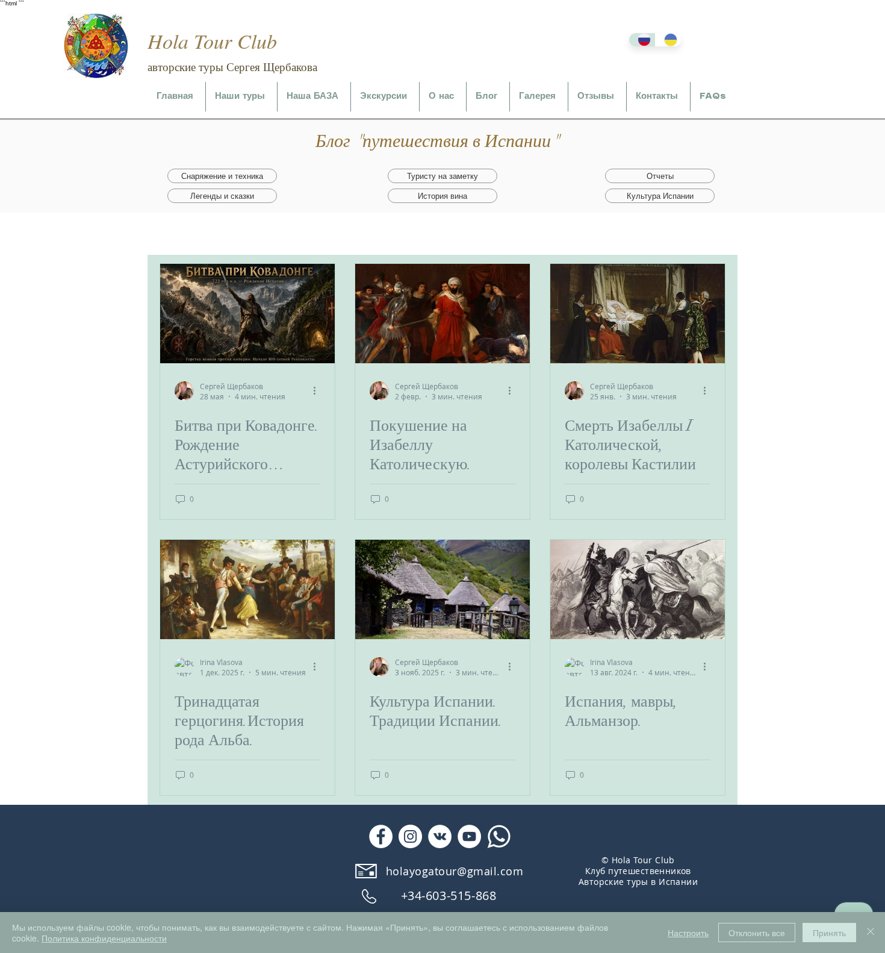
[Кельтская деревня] (442, 589)
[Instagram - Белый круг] (410, 836)
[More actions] (318, 391)
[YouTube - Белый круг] (469, 836)
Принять (829, 932)
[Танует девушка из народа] (247, 589)
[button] (241, 96)
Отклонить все (756, 932)
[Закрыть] (870, 932)
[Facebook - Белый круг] (381, 836)
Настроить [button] (688, 932)
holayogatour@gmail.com (455, 871)
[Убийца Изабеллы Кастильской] (442, 313)
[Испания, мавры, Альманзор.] (637, 589)
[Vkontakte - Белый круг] (440, 836)
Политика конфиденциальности (104, 938)
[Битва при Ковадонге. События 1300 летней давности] (247, 313)
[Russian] (642, 39)
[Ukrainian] (668, 39)
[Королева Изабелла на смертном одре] (637, 313)
